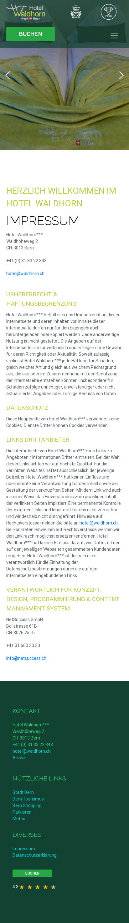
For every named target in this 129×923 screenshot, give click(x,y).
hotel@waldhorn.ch (25, 273)
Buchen (30, 34)
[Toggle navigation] (114, 36)
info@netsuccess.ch (26, 658)
